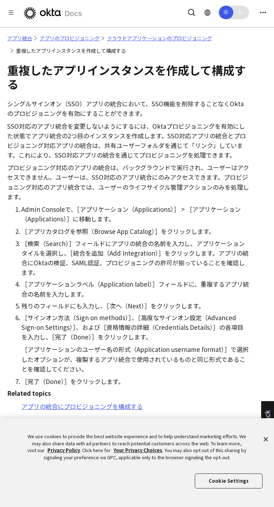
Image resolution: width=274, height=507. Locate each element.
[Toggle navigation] (263, 12)
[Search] (191, 11)
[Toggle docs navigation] (11, 12)
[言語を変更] (207, 12)
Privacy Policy (63, 450)
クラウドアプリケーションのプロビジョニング (159, 38)
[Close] (266, 439)
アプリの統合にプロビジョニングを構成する (82, 406)
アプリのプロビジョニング (70, 38)
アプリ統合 (19, 38)
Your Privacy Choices (137, 450)
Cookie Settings (229, 480)
